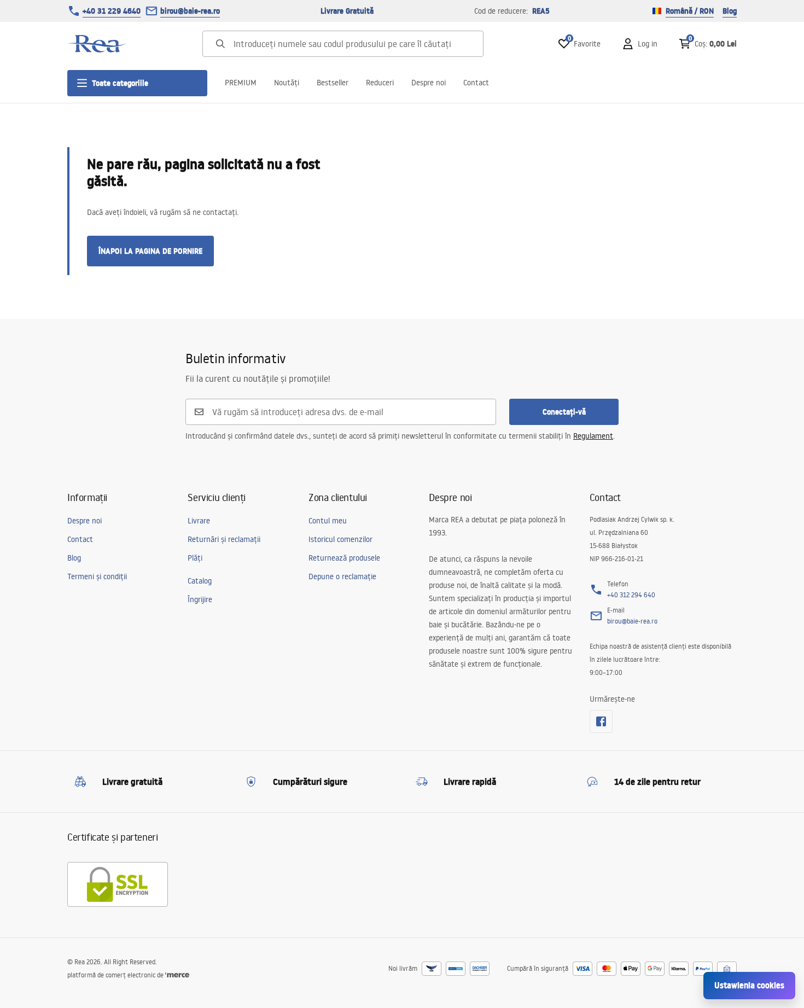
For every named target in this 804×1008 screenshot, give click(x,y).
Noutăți (286, 83)
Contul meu (327, 521)
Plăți (195, 558)
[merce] (177, 975)
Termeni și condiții (97, 576)
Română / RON (690, 10)
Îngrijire (200, 599)
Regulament (593, 436)
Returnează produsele (344, 558)
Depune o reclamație (342, 576)
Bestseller (332, 83)
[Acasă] (97, 44)
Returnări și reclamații (224, 539)
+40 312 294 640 (631, 595)
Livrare (199, 521)
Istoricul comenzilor (340, 539)
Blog (730, 10)
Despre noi (428, 83)
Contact (476, 83)
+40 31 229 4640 (112, 10)
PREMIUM (241, 83)
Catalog (200, 581)
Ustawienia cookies (749, 985)
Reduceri (380, 83)
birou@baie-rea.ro (190, 10)
